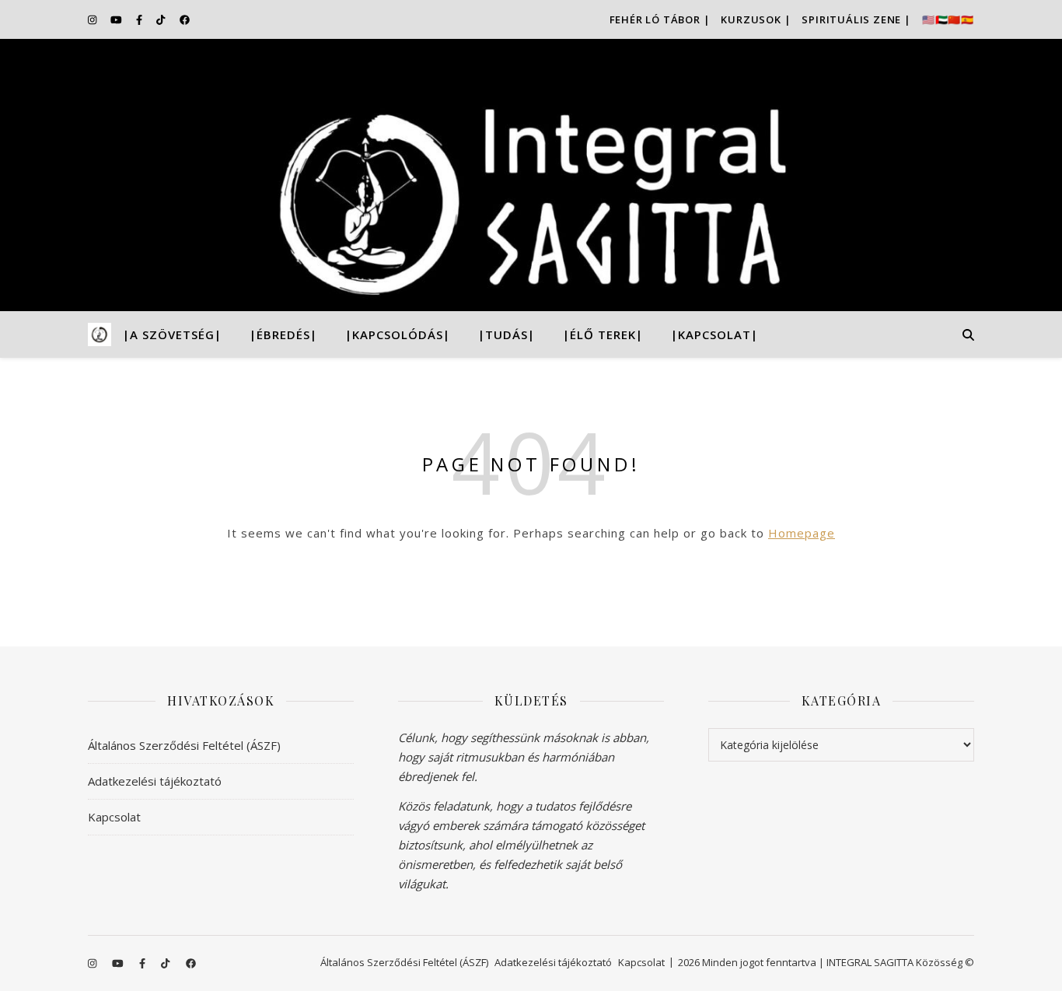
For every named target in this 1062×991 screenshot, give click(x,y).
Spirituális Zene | (856, 19)
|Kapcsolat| (714, 334)
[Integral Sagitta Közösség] (531, 175)
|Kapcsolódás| (397, 334)
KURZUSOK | (756, 19)
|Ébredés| (283, 334)
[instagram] (93, 19)
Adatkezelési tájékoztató (155, 781)
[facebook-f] (140, 19)
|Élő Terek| (603, 334)
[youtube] (117, 19)
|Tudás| (506, 334)
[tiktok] (161, 19)
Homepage (801, 533)
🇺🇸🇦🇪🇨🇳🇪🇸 (948, 19)
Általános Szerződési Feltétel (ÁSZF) (184, 745)
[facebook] (185, 19)
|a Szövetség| (172, 334)
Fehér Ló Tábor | (660, 19)
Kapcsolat (114, 817)
